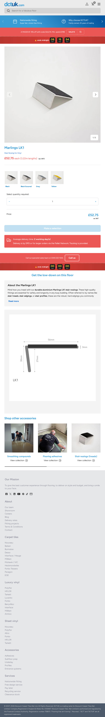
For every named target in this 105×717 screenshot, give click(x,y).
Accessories (12, 650)
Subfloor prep (11, 659)
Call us (72, 257)
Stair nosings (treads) (86, 456)
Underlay (9, 662)
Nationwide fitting (13, 681)
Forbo (7, 601)
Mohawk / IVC (11, 562)
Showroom (10, 510)
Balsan (8, 546)
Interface (9, 607)
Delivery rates (11, 520)
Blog (7, 517)
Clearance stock (12, 694)
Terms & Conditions (14, 526)
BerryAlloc (9, 604)
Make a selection (52, 228)
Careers (8, 513)
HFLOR (8, 591)
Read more (13, 301)
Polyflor (8, 588)
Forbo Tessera (11, 568)
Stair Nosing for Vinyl (12, 153)
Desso (7, 552)
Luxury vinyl (12, 582)
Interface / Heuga (13, 555)
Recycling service (13, 691)
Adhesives (9, 656)
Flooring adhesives (52, 456)
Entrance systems (13, 669)
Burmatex (9, 549)
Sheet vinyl (11, 621)
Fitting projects (12, 523)
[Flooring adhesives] (52, 438)
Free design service (13, 685)
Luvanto (8, 598)
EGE (7, 575)
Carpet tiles (11, 537)
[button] (93, 4)
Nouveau (9, 542)
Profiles (8, 665)
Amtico (8, 614)
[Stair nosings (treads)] (86, 438)
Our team (9, 507)
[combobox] (52, 10)
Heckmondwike (12, 565)
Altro (7, 633)
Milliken (8, 559)
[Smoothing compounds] (19, 438)
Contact (8, 530)
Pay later (9, 688)
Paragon (8, 572)
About (8, 501)
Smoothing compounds (19, 456)
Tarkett (8, 594)
